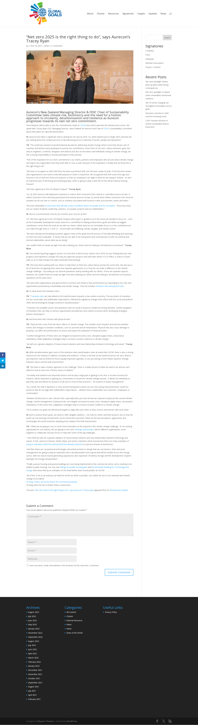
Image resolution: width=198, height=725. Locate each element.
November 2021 (35, 674)
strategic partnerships (84, 429)
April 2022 (32, 653)
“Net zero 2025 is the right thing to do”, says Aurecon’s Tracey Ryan (64, 490)
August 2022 (33, 641)
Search (167, 37)
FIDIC (106, 128)
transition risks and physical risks (109, 286)
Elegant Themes (46, 721)
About (90, 14)
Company (149, 50)
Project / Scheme (153, 67)
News (163, 14)
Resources (113, 14)
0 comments (56, 46)
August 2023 (33, 612)
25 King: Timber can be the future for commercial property (51, 482)
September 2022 (35, 637)
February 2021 (34, 699)
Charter (101, 14)
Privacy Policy (111, 612)
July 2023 (32, 616)
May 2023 (32, 624)
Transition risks (37, 296)
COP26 (83, 125)
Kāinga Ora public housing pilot (73, 467)
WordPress (72, 721)
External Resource (74, 620)
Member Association (154, 63)
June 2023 (32, 620)
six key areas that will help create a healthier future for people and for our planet (80, 205)
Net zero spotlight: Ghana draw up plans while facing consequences (156, 84)
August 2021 (33, 686)
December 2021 (35, 670)
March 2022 (33, 657)
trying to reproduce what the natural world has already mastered (54, 444)
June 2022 (32, 649)
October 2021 (34, 678)
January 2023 (33, 628)
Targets (141, 14)
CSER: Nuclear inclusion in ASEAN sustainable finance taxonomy (157, 123)
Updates (152, 14)
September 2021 (35, 682)
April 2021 (32, 695)
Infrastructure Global (119, 490)
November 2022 (35, 633)
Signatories (128, 14)
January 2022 (33, 666)
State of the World (75, 633)
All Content (71, 612)
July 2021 (32, 690)
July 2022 (32, 645)
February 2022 (34, 662)
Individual (149, 59)
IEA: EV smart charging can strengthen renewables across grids (158, 105)
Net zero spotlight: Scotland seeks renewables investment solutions (158, 95)
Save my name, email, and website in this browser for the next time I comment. (64, 565)
